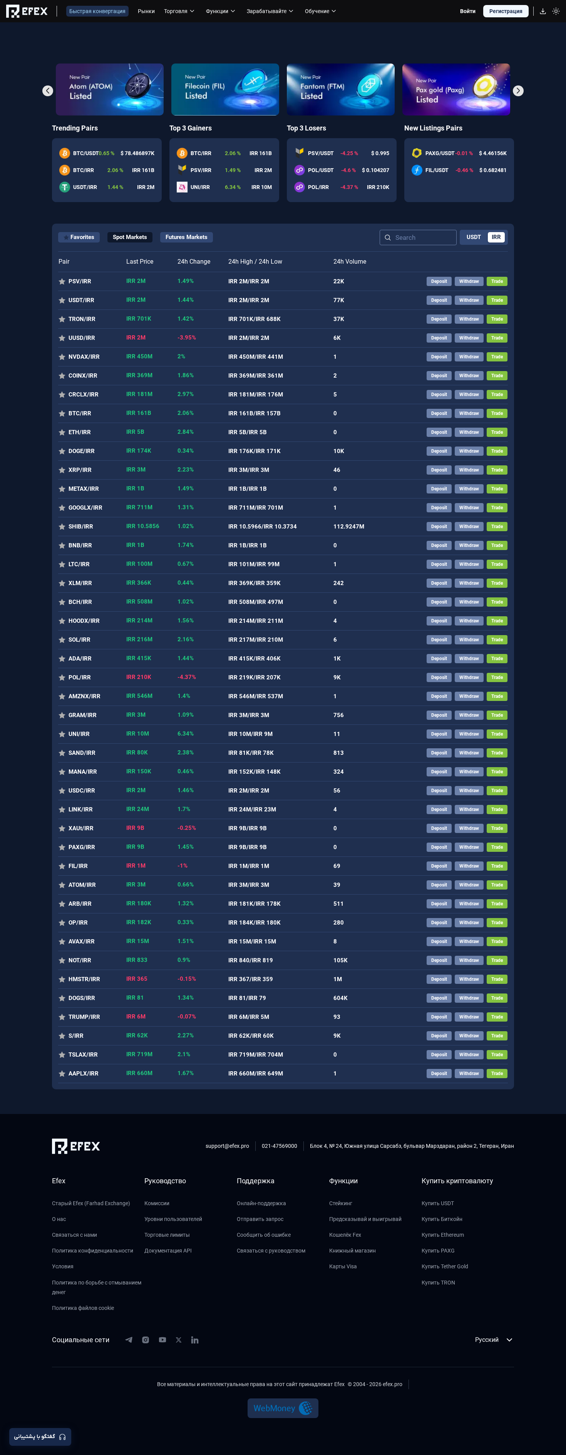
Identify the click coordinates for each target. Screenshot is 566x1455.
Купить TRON (438, 1282)
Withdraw (469, 281)
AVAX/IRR (82, 941)
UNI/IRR (79, 734)
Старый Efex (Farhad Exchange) (91, 1203)
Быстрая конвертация (97, 11)
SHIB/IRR (81, 526)
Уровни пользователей (173, 1219)
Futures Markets (187, 237)
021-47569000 (279, 1146)
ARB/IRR (80, 903)
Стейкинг (340, 1203)
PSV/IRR (80, 281)
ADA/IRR (80, 658)
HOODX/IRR (84, 620)
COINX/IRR (83, 375)
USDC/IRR (82, 790)
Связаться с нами (74, 1235)
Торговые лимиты (167, 1235)
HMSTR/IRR (84, 979)
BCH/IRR (80, 602)
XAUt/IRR (81, 828)
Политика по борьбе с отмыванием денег (96, 1287)
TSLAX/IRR (83, 1054)
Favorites (82, 237)
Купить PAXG (438, 1251)
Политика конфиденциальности (92, 1251)
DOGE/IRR (82, 451)
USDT (474, 237)
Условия (63, 1266)
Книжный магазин (352, 1251)
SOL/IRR (79, 639)
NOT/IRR (80, 960)
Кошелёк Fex (345, 1235)
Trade (497, 281)
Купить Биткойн (442, 1219)
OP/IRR (78, 922)
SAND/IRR (82, 752)
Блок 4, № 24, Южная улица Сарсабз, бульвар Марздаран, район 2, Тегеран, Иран (412, 1146)
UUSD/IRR (82, 337)
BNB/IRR (80, 545)
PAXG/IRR (82, 847)
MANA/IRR (83, 771)
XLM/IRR (80, 583)
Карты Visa (343, 1266)
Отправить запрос (260, 1219)
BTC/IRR (80, 413)
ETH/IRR (80, 432)
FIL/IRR (78, 866)
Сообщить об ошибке (264, 1235)
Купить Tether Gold (445, 1266)
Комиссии (156, 1203)
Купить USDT (438, 1203)
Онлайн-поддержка (261, 1203)
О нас (59, 1219)
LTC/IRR (79, 564)
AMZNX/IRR (84, 696)
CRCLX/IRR (84, 394)
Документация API (168, 1251)
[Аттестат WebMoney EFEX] (283, 1408)
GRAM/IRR (83, 715)
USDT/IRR (81, 300)
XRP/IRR (80, 470)
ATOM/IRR (82, 884)
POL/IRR (80, 677)
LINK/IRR (81, 809)
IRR (496, 237)
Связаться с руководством (271, 1251)
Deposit (439, 281)
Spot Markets (130, 237)
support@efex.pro (227, 1146)
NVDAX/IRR (84, 356)
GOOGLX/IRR (85, 507)
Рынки (146, 11)
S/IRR (76, 1035)
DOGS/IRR (82, 998)
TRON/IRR (82, 319)
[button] (47, 90)
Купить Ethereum (443, 1235)
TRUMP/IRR (84, 1016)
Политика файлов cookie (83, 1308)
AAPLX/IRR (84, 1073)
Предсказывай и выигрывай (365, 1219)
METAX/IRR (84, 488)
